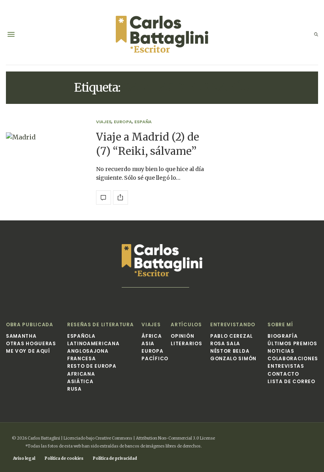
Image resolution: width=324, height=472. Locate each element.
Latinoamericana (93, 343)
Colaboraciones (292, 358)
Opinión (182, 336)
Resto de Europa (92, 366)
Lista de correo (291, 381)
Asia (147, 343)
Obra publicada (29, 324)
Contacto (283, 373)
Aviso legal (24, 458)
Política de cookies (64, 458)
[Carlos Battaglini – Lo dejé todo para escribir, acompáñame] (162, 34)
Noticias (280, 351)
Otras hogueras (31, 343)
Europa (123, 122)
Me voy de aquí (28, 351)
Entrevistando (232, 324)
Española (81, 336)
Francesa (81, 358)
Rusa (74, 388)
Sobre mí (280, 324)
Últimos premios (292, 343)
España (143, 122)
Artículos (186, 324)
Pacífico (154, 358)
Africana (81, 373)
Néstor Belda (229, 351)
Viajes (103, 122)
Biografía (282, 336)
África (151, 336)
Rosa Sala (225, 343)
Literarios (186, 343)
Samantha (21, 336)
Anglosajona (88, 351)
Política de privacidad (115, 458)
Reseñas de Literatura (100, 324)
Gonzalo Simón (233, 358)
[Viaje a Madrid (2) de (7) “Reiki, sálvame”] (45, 162)
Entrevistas (285, 366)
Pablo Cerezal (231, 336)
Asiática (80, 381)
